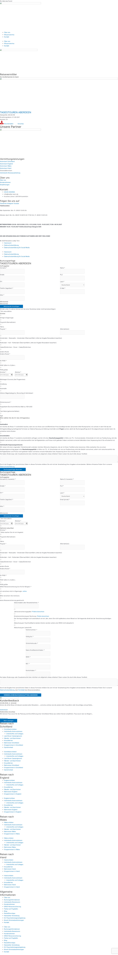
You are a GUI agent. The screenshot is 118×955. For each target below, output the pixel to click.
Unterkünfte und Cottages (14, 734)
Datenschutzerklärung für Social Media (17, 247)
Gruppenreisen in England (12, 794)
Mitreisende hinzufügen (11, 306)
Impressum (7, 243)
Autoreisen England (6, 164)
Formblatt (21, 690)
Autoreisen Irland (5, 168)
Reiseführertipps (9, 913)
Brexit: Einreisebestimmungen (14, 920)
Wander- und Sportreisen (12, 738)
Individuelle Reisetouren (12, 902)
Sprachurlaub (8, 747)
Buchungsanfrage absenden (13, 469)
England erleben (9, 780)
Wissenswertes (9, 35)
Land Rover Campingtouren (13, 736)
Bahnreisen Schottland (11, 743)
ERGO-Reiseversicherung (12, 906)
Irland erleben (8, 860)
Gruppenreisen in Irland (12, 871)
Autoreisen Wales (5, 166)
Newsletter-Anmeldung (11, 916)
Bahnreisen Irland (10, 869)
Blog (5, 911)
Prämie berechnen (38, 611)
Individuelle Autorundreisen (13, 731)
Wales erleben (8, 822)
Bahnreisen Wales (10, 831)
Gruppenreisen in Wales (12, 834)
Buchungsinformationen (12, 900)
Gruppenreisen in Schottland (13, 745)
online (25, 591)
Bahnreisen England (10, 791)
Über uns (7, 32)
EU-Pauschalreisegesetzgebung (14, 918)
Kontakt (6, 37)
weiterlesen (4, 710)
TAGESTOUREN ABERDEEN (15, 112)
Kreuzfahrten (8, 740)
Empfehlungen (4, 185)
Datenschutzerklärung (11, 245)
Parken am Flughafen (11, 909)
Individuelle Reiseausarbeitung (10, 173)
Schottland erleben (10, 729)
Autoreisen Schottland (7, 161)
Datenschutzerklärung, (7, 690)
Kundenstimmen (5, 182)
